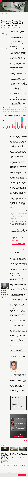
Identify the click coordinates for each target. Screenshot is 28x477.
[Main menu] (1, 1)
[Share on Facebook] (2, 38)
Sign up (22, 243)
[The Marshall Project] (6, 1)
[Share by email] (4, 38)
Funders (19, 472)
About (8, 472)
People (11, 472)
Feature (2, 18)
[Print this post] (6, 38)
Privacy (13, 472)
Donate (18, 436)
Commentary (11, 451)
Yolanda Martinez (3, 33)
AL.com (21, 359)
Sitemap (16, 472)
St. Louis (2, 451)
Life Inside (20, 451)
